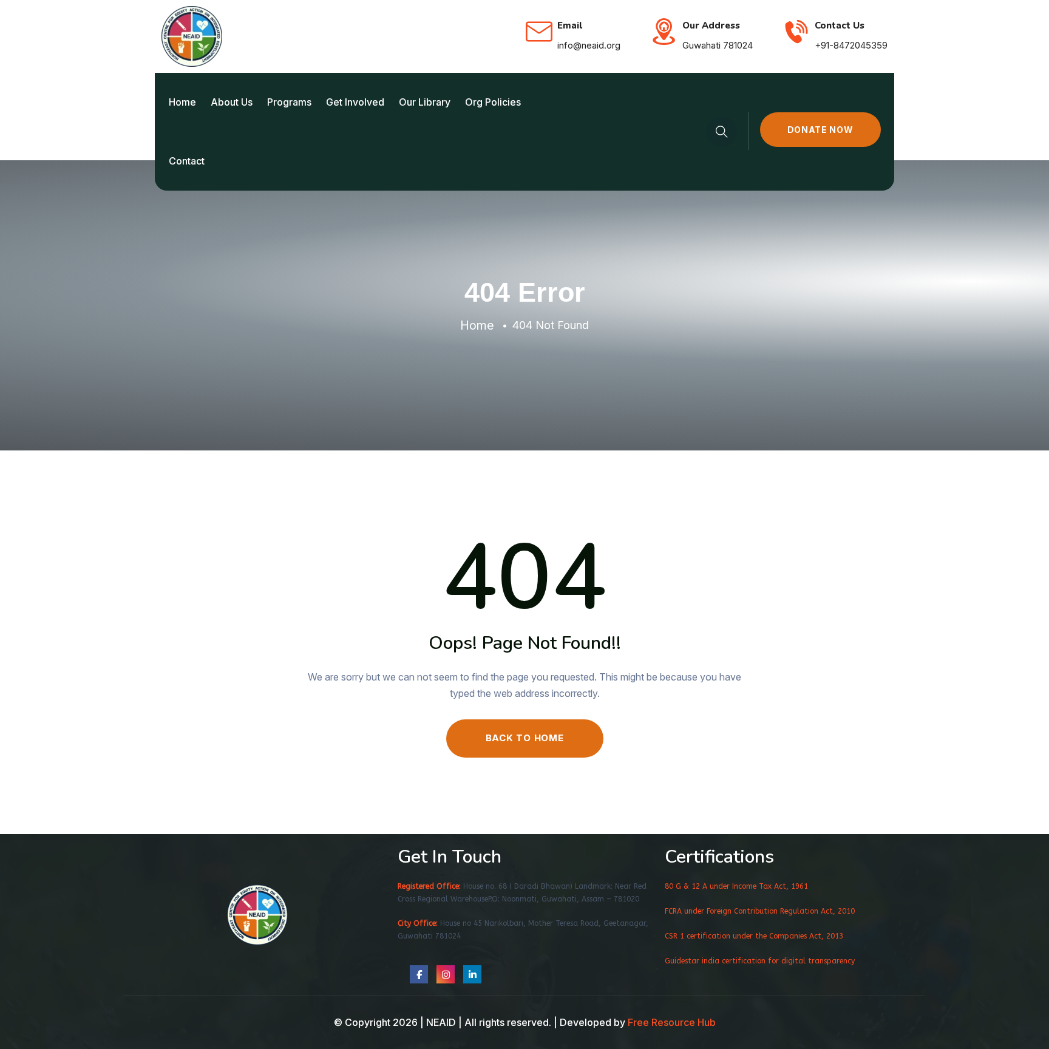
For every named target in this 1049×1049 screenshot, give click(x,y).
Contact (187, 161)
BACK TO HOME (525, 738)
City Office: (418, 923)
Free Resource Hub (672, 1022)
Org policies (493, 102)
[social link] (419, 974)
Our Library (424, 102)
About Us (232, 102)
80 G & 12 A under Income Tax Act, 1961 (736, 886)
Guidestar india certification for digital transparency (760, 961)
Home (182, 102)
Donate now (820, 129)
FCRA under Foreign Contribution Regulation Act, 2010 (760, 911)
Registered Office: (429, 886)
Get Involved (355, 102)
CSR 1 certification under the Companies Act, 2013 (754, 936)
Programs (289, 102)
